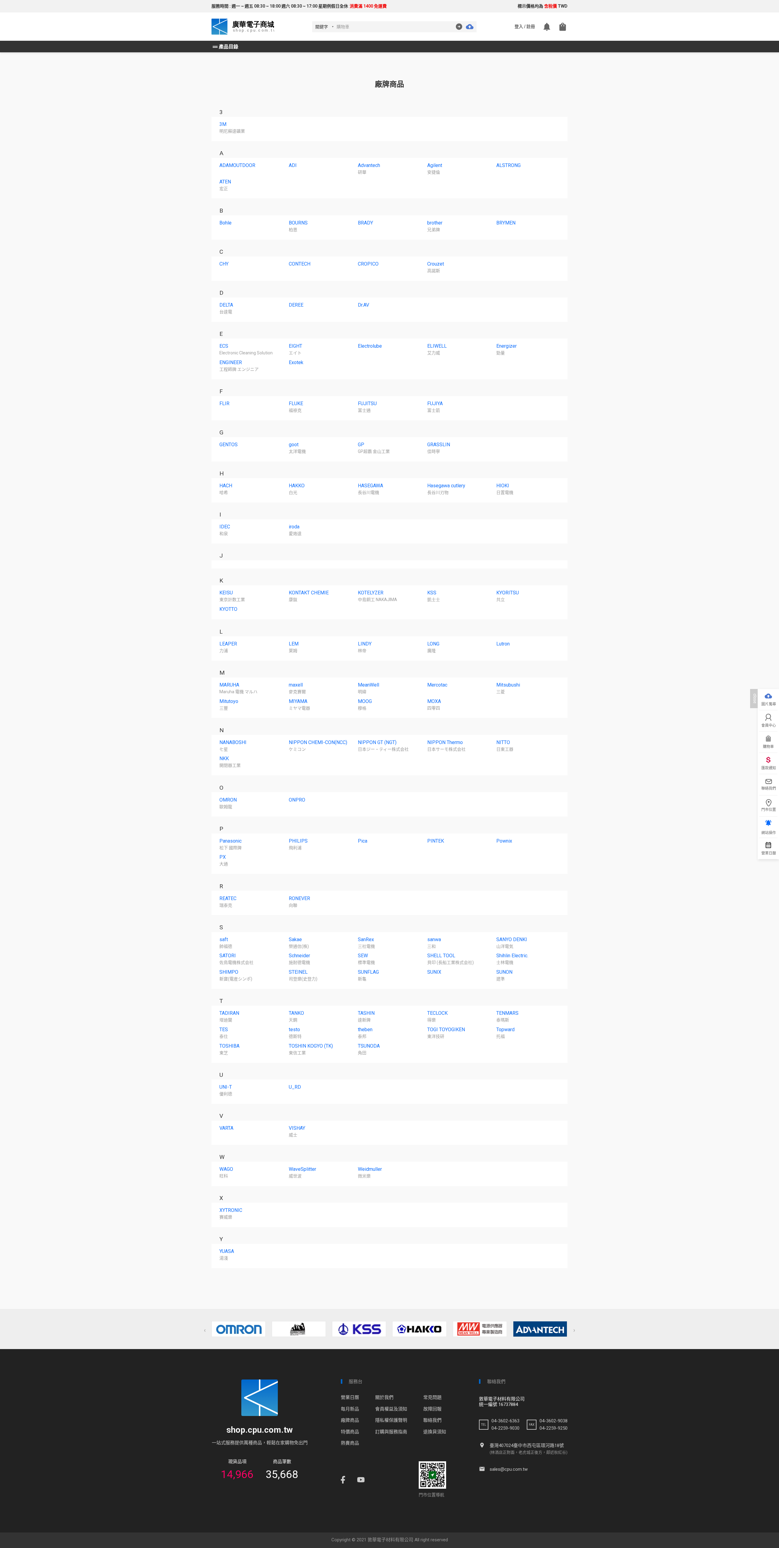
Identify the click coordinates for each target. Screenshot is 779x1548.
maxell (296, 685)
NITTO (503, 742)
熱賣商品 (350, 1443)
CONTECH (299, 264)
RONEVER (299, 898)
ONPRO (297, 800)
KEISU (226, 593)
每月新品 (350, 1409)
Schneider (299, 955)
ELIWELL (437, 346)
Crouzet (435, 264)
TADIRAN (229, 1013)
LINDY (365, 644)
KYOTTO (228, 609)
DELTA (226, 305)
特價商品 (350, 1432)
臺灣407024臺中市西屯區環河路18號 (527, 1445)
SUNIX (434, 972)
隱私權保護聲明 (391, 1420)
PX (222, 857)
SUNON (504, 972)
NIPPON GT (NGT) (377, 742)
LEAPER (228, 644)
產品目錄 (224, 46)
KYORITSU (507, 593)
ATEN (225, 182)
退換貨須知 (434, 1432)
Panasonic (230, 841)
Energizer (506, 346)
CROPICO (368, 264)
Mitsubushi (508, 685)
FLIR (224, 403)
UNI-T (225, 1087)
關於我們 (384, 1397)
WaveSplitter (302, 1169)
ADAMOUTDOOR (237, 165)
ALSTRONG (508, 165)
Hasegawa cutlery (446, 486)
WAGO (226, 1169)
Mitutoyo (228, 701)
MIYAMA (298, 701)
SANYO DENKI (511, 939)
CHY (224, 264)
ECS (223, 346)
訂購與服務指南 (391, 1432)
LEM (294, 644)
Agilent (434, 165)
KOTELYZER (370, 593)
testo (294, 1029)
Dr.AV (363, 305)
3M (222, 124)
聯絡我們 (432, 1420)
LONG (433, 644)
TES (223, 1029)
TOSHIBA (229, 1046)
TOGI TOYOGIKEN (446, 1029)
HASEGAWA (370, 486)
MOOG (365, 701)
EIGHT (295, 346)
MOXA (434, 701)
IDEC (224, 527)
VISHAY (297, 1128)
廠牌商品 (350, 1420)
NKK (224, 758)
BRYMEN (505, 223)
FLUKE (296, 403)
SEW (363, 955)
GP (361, 444)
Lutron (503, 644)
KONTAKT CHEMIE (309, 593)
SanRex (366, 939)
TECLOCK (437, 1013)
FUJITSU (367, 403)
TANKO (296, 1013)
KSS (431, 593)
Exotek (296, 362)
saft (223, 939)
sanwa (434, 939)
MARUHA (229, 685)
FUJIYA (435, 403)
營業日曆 (350, 1397)
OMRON (228, 800)
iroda (294, 527)
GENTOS (228, 444)
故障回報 (432, 1409)
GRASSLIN (438, 444)
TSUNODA (369, 1046)
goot (294, 444)
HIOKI (502, 486)
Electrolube (370, 346)
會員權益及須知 (391, 1409)
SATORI (227, 955)
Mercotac (437, 685)
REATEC (227, 898)
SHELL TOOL (441, 955)
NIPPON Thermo (445, 742)
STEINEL (298, 972)
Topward (505, 1029)
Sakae (295, 939)
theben (365, 1029)
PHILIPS (298, 841)
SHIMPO (228, 972)
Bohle (225, 223)
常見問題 (432, 1397)
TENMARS (507, 1013)
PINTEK (435, 841)
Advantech (369, 165)
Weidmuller (370, 1169)
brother (434, 223)
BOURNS (298, 223)
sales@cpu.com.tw (509, 1469)
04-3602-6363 (505, 1421)
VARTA (226, 1128)
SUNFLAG (368, 972)
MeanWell (368, 685)
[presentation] (205, 1330)
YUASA (226, 1251)
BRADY (365, 223)
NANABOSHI (232, 742)
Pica (362, 841)
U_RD (295, 1087)
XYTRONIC (230, 1210)
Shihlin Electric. (512, 955)
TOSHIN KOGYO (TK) (311, 1046)
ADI (293, 165)
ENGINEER (230, 362)
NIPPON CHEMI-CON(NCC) (318, 742)
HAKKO (297, 486)
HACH (225, 486)
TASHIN (366, 1013)
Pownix (504, 841)
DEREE (296, 305)
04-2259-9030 (505, 1428)
